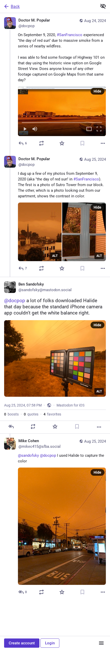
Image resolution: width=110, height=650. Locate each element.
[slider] (62, 121)
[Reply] (11, 426)
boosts (11, 414)
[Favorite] (62, 143)
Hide (97, 91)
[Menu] (101, 643)
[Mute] (34, 129)
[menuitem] (62, 111)
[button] (62, 111)
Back (15, 6)
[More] (103, 143)
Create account (22, 643)
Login (50, 643)
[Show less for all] (103, 6)
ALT (55, 256)
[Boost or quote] (41, 143)
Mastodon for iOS (70, 405)
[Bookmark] (82, 143)
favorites (52, 414)
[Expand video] (89, 129)
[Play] (24, 129)
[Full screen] (99, 129)
